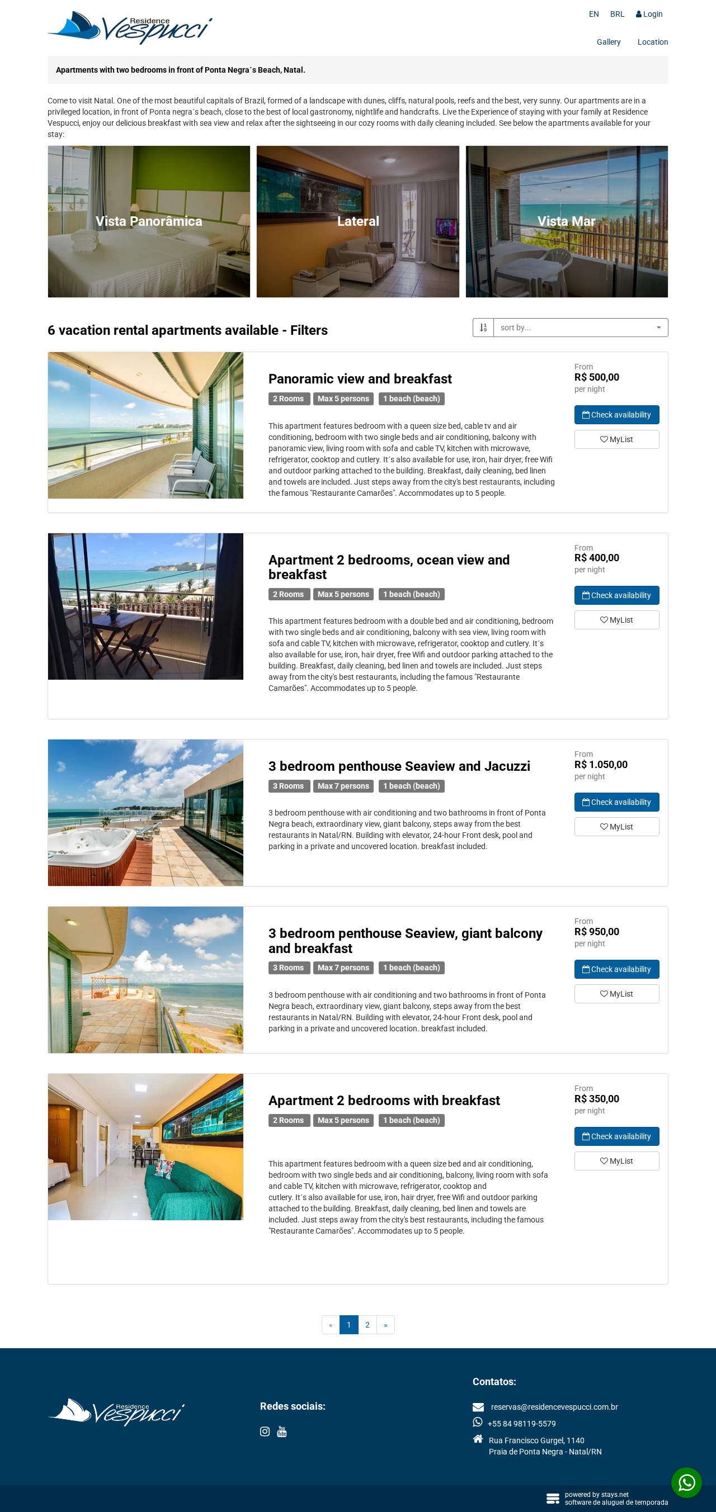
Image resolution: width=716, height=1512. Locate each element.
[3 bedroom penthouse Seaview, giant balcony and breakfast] (145, 980)
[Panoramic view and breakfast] (145, 425)
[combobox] (580, 327)
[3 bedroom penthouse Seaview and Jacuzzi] (145, 813)
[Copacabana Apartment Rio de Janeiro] (145, 1147)
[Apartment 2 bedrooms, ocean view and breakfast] (145, 606)
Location (653, 41)
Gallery (609, 41)
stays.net (615, 1495)
